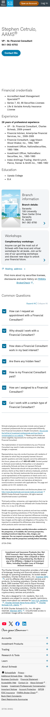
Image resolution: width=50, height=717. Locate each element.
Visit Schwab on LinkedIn (25, 624)
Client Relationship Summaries (14, 699)
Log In (44, 3)
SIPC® (41, 689)
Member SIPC (16, 610)
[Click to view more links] (47, 638)
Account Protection (27, 689)
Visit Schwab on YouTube (4, 624)
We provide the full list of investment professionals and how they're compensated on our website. (25, 433)
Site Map (28, 676)
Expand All (31, 303)
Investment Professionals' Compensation (27, 686)
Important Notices (9, 689)
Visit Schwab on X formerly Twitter (10, 624)
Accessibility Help (8, 683)
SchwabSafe (10, 673)
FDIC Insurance (8, 693)
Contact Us (23, 683)
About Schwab (36, 683)
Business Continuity (9, 679)
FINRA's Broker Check (26, 693)
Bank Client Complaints (11, 696)
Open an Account (29, 3)
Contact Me (11, 52)
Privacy (21, 673)
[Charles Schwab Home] (10, 3)
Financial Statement (29, 679)
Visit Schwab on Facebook (17, 624)
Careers (4, 686)
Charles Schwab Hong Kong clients (20, 602)
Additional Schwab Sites (11, 676)
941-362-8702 (10, 44)
